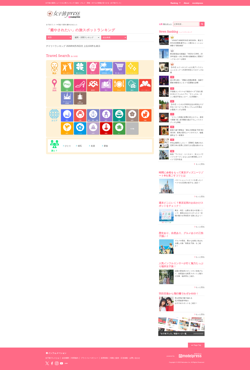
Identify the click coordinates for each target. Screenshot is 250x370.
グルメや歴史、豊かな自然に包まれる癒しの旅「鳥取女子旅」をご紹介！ (189, 243)
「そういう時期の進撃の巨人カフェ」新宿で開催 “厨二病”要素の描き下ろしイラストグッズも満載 (186, 119)
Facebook (52, 363)
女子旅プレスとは (52, 358)
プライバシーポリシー (89, 358)
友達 (93, 146)
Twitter (47, 363)
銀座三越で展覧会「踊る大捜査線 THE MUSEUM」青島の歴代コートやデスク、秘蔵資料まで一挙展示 (186, 132)
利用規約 (74, 358)
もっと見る (200, 164)
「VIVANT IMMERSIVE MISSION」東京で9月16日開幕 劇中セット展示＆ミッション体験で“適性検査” (186, 43)
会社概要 (65, 358)
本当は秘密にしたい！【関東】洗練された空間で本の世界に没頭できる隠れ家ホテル (186, 144)
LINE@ (66, 363)
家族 (106, 146)
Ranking (174, 3)
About (186, 3)
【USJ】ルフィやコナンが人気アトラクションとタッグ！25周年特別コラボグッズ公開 (187, 70)
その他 (132, 128)
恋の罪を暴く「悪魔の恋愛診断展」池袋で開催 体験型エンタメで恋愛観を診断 (186, 81)
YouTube (61, 363)
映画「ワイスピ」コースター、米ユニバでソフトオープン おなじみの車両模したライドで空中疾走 (186, 156)
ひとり (68, 146)
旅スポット (167, 24)
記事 (161, 24)
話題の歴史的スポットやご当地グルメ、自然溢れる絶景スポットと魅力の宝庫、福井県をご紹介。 (189, 273)
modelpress (197, 3)
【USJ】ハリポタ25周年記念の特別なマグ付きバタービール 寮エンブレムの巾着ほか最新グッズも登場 (186, 107)
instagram (56, 363)
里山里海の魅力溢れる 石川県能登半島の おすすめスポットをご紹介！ (186, 300)
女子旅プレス (51, 24)
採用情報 (104, 358)
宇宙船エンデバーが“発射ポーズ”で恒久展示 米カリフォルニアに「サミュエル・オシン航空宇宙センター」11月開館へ (186, 94)
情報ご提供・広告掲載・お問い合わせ (125, 358)
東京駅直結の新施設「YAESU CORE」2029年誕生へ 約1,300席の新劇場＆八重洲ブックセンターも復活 (186, 56)
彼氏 (80, 146)
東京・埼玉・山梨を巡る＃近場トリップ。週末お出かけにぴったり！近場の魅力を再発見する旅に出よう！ (189, 213)
